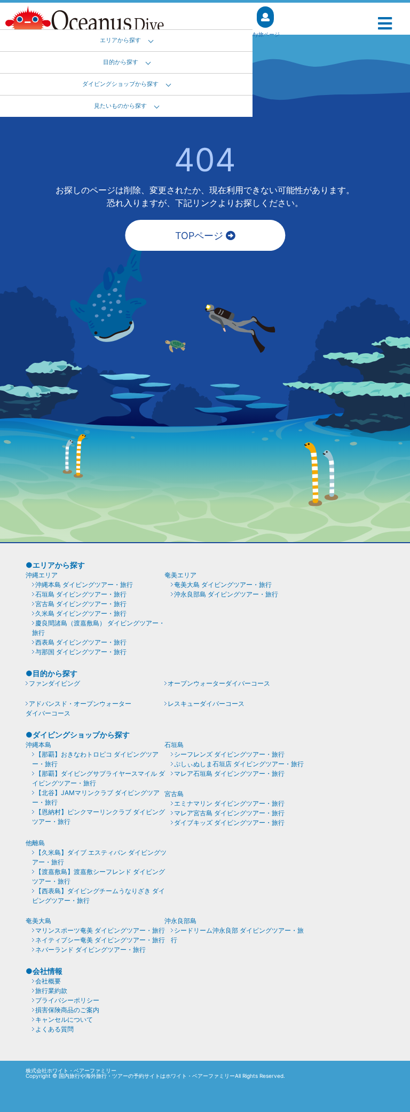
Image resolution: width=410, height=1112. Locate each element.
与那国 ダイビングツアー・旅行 (81, 652)
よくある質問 (54, 1029)
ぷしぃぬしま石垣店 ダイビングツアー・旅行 (239, 764)
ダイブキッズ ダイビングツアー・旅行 (229, 823)
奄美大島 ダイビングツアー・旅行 (223, 585)
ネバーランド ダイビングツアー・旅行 (90, 950)
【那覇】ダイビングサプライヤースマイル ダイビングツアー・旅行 (98, 778)
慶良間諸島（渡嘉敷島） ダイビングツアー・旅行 (98, 628)
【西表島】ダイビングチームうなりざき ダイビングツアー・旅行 (98, 895)
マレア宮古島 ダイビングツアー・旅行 (229, 813)
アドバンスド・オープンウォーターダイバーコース (78, 708)
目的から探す (120, 62)
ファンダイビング (54, 683)
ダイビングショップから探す (120, 84)
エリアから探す (120, 40)
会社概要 (48, 981)
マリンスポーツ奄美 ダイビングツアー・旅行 (100, 930)
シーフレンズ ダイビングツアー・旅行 (229, 754)
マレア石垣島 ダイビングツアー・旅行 (229, 773)
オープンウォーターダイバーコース (219, 683)
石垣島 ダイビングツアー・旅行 (81, 594)
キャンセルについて (64, 1019)
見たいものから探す (120, 105)
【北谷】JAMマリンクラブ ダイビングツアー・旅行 (96, 797)
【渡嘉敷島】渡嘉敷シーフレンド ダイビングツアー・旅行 (98, 876)
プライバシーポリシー (67, 1000)
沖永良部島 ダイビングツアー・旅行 (226, 594)
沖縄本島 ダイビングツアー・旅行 (84, 585)
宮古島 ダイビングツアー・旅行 (81, 604)
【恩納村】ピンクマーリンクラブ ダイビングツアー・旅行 (98, 816)
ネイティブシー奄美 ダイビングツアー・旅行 (100, 940)
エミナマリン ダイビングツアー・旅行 (229, 803)
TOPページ (200, 235)
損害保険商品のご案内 (67, 1010)
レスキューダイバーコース (206, 704)
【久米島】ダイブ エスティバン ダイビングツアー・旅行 (99, 857)
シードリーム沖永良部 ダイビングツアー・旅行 (237, 935)
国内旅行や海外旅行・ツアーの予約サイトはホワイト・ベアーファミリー (147, 1076)
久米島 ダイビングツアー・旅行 (81, 613)
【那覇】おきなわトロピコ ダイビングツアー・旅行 (95, 759)
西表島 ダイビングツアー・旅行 (81, 642)
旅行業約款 (51, 991)
